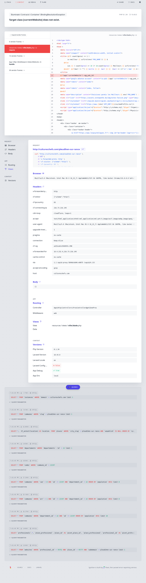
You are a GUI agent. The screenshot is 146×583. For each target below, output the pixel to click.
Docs (29, 567)
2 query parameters (19, 521)
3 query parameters (19, 487)
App (6, 161)
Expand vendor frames (19, 35)
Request (8, 141)
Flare (107, 567)
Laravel (39, 567)
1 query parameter (18, 402)
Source (20, 567)
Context (8, 177)
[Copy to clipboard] (134, 154)
